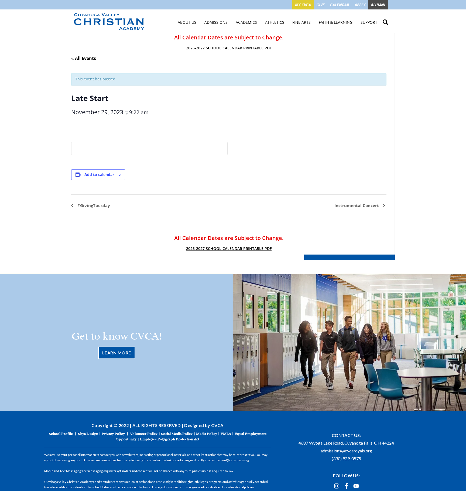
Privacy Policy (113, 433)
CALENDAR (339, 4)
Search (385, 21)
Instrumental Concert (357, 205)
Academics (246, 22)
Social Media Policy (177, 433)
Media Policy (206, 433)
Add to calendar (99, 174)
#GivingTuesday (93, 205)
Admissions (216, 22)
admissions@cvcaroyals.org (346, 450)
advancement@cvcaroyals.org (228, 460)
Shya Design (88, 433)
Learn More (116, 352)
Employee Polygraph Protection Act (169, 439)
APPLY (360, 4)
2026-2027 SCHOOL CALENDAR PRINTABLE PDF (229, 47)
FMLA (226, 433)
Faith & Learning (335, 22)
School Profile (61, 433)
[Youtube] (356, 486)
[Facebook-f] (346, 486)
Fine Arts (301, 22)
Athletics (274, 22)
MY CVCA (303, 4)
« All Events (83, 58)
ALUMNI (378, 4)
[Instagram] (337, 486)
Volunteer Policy (143, 433)
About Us (187, 22)
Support (369, 22)
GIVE (320, 4)
